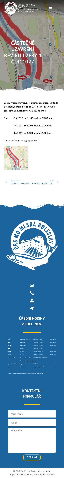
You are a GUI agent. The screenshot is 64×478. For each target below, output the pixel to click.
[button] (50, 8)
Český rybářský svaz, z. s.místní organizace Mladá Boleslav (28, 8)
